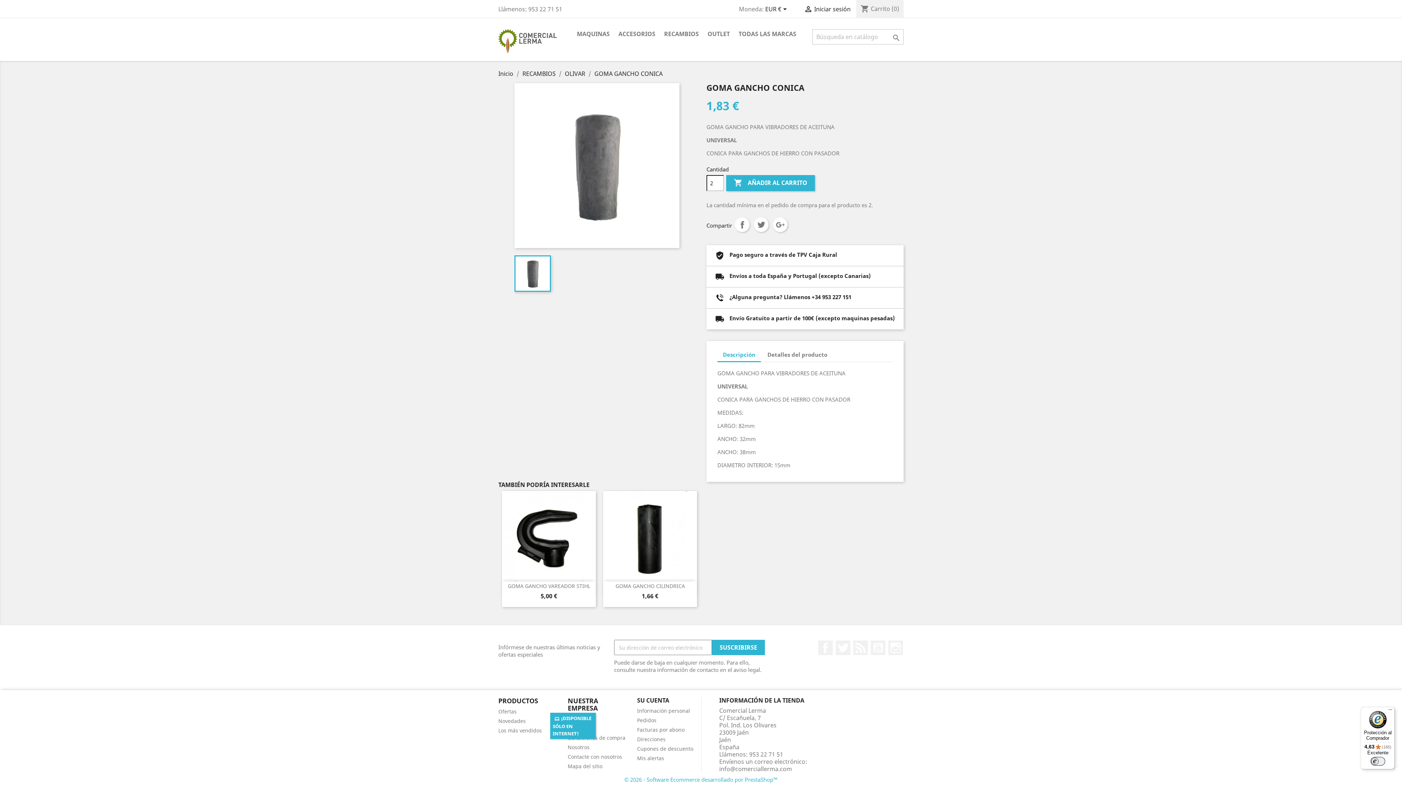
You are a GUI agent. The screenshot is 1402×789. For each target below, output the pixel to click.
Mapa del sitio (585, 766)
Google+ (780, 224)
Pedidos (646, 720)
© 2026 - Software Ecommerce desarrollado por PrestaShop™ (701, 779)
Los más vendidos (520, 730)
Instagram (895, 648)
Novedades (512, 721)
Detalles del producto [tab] (797, 354)
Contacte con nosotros (595, 756)
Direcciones (651, 739)
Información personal (663, 710)
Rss (860, 648)
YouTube (878, 648)
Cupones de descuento (665, 748)
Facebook (825, 648)
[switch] (1378, 761)
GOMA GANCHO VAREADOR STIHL (549, 586)
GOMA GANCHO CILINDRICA (650, 586)
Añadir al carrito (770, 182)
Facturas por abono (661, 729)
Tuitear (761, 224)
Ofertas (507, 711)
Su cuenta (653, 700)
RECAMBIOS (681, 34)
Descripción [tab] (739, 354)
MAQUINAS (593, 34)
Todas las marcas (767, 34)
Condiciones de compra (596, 737)
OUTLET (719, 34)
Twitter (843, 648)
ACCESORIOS (636, 34)
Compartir (742, 224)
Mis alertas (650, 758)
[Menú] (1390, 711)
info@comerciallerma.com (755, 769)
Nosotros (579, 747)
